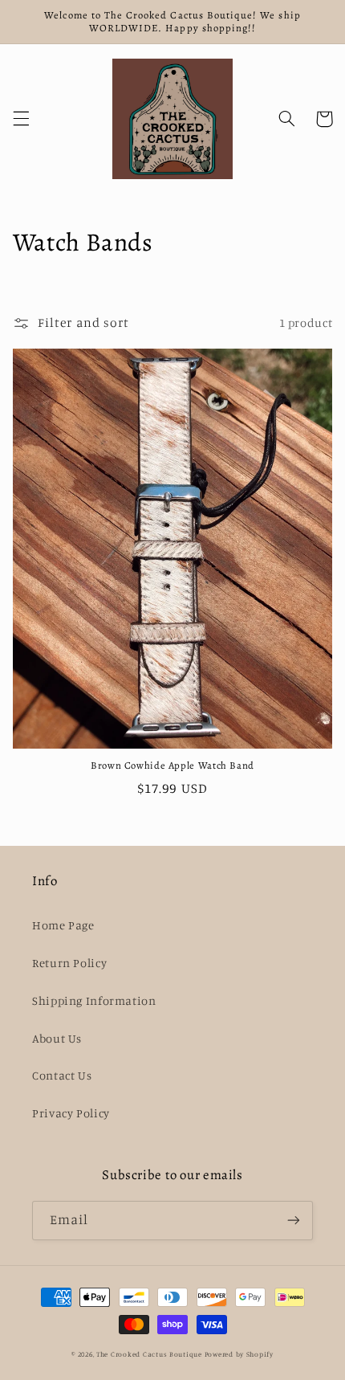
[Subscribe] (293, 1220)
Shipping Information (94, 1000)
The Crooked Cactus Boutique (149, 1353)
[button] (20, 118)
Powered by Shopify (239, 1353)
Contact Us (61, 1075)
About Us (57, 1038)
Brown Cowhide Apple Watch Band (172, 765)
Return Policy (69, 963)
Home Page (63, 925)
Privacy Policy (71, 1113)
